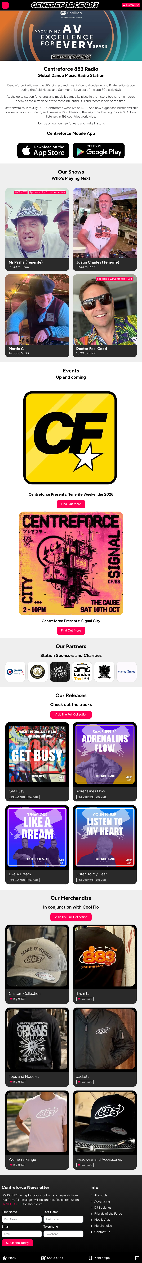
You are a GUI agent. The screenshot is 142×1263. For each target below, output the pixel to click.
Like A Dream (20, 874)
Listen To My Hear (91, 874)
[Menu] (5, 5)
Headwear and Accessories (99, 1159)
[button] (9, 1258)
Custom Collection (25, 993)
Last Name (50, 1212)
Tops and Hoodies (24, 1076)
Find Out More (17, 796)
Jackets (82, 1076)
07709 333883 (12, 1204)
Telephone (50, 1226)
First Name (9, 1212)
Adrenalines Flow (90, 791)
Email (5, 1226)
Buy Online (19, 999)
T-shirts (82, 993)
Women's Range (22, 1159)
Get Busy (16, 791)
